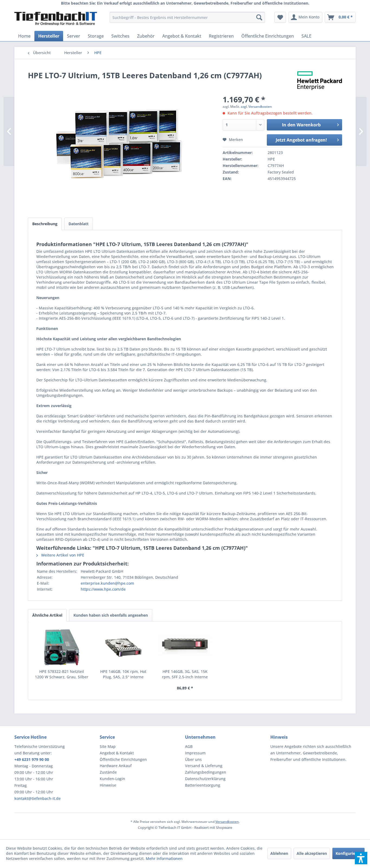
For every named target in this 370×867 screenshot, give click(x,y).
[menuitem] (187, 17)
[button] (361, 858)
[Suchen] (259, 17)
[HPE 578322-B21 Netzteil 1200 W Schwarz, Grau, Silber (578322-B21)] (62, 647)
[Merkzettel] (280, 17)
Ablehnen (279, 853)
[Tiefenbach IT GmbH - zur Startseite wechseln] (55, 18)
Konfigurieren (348, 853)
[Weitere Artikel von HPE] (319, 80)
